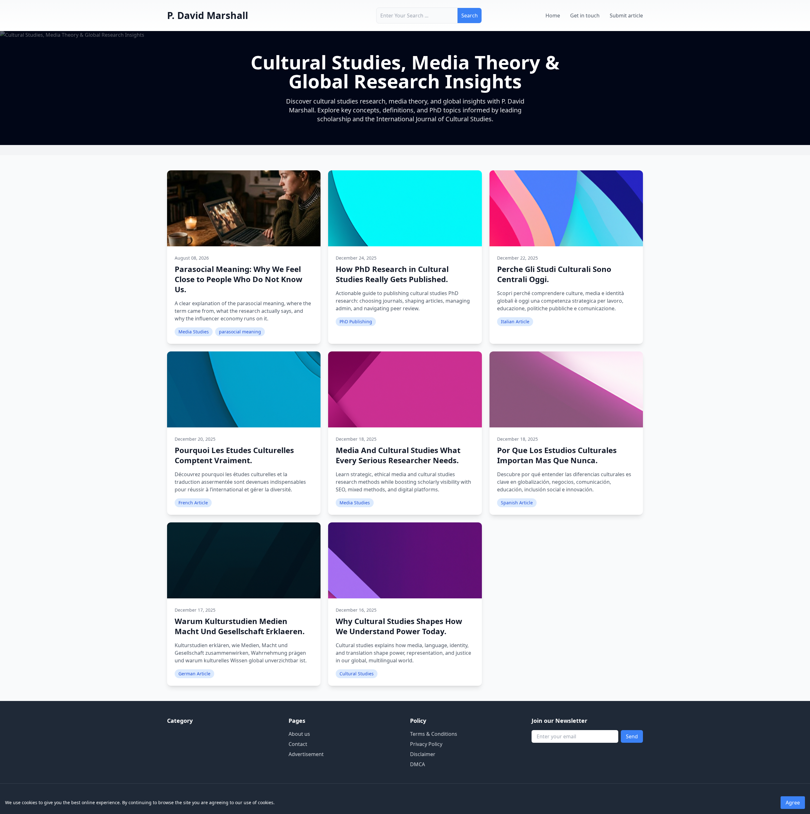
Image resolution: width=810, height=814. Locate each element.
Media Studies (193, 332)
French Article (193, 503)
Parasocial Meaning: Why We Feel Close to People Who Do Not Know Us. (238, 279)
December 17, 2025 (195, 610)
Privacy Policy (426, 744)
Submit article (626, 15)
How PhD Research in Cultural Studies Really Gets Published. (392, 274)
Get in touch (585, 15)
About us (299, 733)
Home (552, 15)
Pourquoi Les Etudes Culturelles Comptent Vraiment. (234, 455)
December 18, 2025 (356, 439)
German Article (194, 674)
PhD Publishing (356, 322)
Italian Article (515, 322)
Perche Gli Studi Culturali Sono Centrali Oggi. (554, 274)
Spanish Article (517, 503)
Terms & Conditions (433, 733)
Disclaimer (422, 754)
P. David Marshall (207, 15)
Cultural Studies (357, 674)
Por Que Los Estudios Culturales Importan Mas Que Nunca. (557, 455)
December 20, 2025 (195, 439)
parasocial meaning (240, 332)
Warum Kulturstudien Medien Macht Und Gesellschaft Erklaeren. (240, 626)
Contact (298, 744)
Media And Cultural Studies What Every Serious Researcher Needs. (398, 455)
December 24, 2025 (356, 258)
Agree (793, 802)
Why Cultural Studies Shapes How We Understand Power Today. (399, 626)
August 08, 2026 (192, 258)
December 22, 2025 (517, 258)
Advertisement (306, 754)
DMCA (417, 764)
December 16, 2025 (356, 610)
